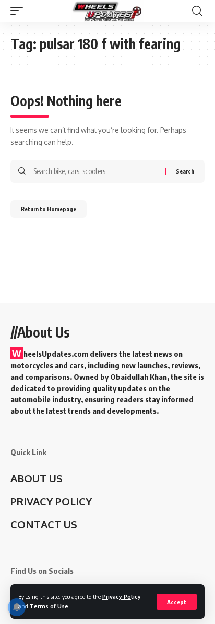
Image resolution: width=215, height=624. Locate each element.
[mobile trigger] (19, 11)
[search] (197, 11)
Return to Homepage (48, 208)
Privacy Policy (121, 596)
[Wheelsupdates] (107, 11)
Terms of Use (49, 606)
